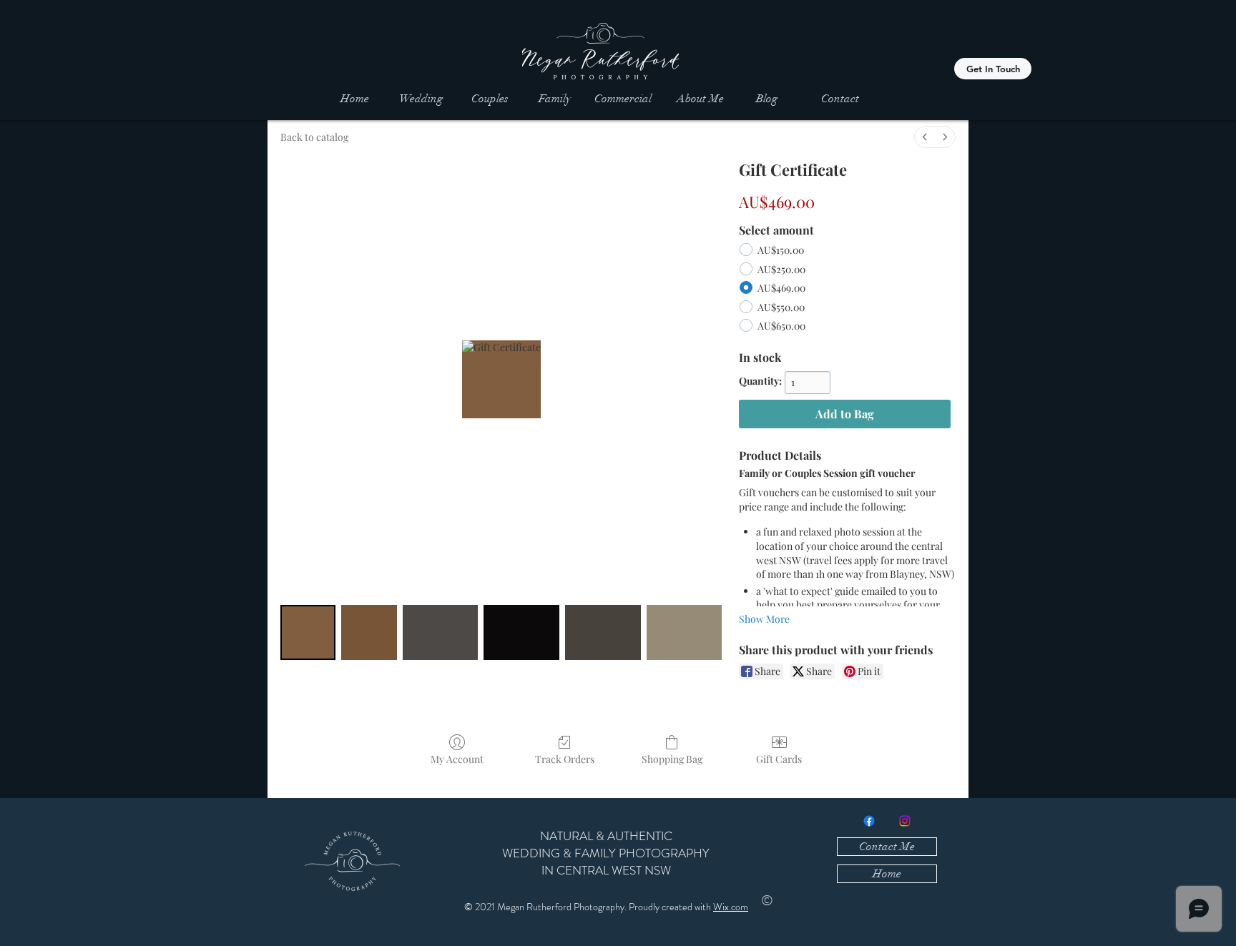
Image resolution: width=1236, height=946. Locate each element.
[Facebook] (869, 821)
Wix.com (730, 907)
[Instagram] (905, 821)
